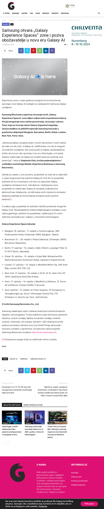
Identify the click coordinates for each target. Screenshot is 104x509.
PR (12, 24)
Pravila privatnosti (79, 480)
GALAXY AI (13, 359)
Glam (37, 13)
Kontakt (74, 472)
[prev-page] (3, 442)
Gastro (24, 13)
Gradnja (15, 13)
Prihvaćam (89, 504)
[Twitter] (27, 50)
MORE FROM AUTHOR (33, 405)
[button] (99, 13)
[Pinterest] (33, 50)
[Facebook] (21, 50)
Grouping (65, 13)
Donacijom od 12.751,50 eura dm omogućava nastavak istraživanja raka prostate (17, 390)
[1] (10, 199)
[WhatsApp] (39, 50)
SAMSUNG (23, 359)
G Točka (6, 13)
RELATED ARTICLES (12, 405)
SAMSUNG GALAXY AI (38, 359)
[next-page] (8, 442)
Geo (31, 13)
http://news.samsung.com (44, 332)
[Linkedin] (46, 50)
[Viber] (52, 50)
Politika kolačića (78, 485)
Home (4, 20)
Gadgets (55, 13)
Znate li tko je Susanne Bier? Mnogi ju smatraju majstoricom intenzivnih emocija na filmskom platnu (57, 431)
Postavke (43, 506)
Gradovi (45, 13)
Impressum (76, 476)
